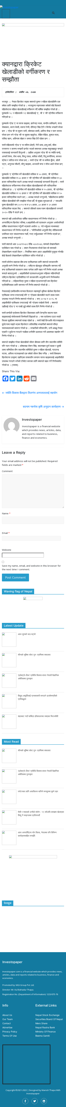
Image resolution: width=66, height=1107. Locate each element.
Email (6, 533)
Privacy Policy (9, 1031)
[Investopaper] (9, 7)
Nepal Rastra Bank (45, 1027)
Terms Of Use (9, 1035)
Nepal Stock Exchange (47, 1015)
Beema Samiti (42, 1035)
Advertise (7, 1027)
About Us (7, 1015)
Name (6, 513)
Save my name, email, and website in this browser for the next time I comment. (31, 567)
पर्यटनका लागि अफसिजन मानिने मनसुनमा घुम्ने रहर (38, 791)
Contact (6, 1023)
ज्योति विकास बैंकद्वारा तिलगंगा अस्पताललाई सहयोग (29, 392)
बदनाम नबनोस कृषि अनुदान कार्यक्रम (43, 406)
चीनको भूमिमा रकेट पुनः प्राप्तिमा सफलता (34, 654)
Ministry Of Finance (45, 1031)
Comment (7, 471)
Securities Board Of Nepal (49, 1019)
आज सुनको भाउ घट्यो (27, 634)
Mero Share (41, 1023)
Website (6, 549)
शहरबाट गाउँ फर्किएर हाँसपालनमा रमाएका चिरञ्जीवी (38, 716)
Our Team (7, 1019)
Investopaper (33, 1093)
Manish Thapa (49, 1090)
